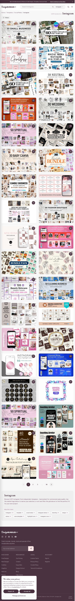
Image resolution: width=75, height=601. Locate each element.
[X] (12, 537)
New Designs (5, 561)
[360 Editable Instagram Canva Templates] (19, 262)
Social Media (18, 12)
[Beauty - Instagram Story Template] (19, 339)
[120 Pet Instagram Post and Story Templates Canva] (56, 339)
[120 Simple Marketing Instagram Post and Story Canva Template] (56, 134)
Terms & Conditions (36, 568)
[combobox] (36, 7)
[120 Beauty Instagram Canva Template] (19, 288)
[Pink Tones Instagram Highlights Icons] (19, 365)
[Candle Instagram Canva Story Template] (19, 185)
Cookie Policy (34, 565)
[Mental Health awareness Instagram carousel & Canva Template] (19, 109)
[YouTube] (15, 537)
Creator (18, 561)
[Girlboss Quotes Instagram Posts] (19, 58)
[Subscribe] (31, 548)
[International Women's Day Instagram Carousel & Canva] (56, 237)
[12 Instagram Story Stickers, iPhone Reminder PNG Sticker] (56, 185)
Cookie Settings (70, 597)
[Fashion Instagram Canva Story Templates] (56, 211)
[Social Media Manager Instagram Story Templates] (56, 58)
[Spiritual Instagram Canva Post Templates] (19, 134)
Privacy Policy (34, 561)
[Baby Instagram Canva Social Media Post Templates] (19, 160)
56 (47, 484)
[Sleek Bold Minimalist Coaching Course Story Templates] (56, 416)
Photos (3, 575)
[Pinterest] (9, 537)
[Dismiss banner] (73, 1)
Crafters (3, 565)
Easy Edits (19, 565)
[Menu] (72, 6)
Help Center (19, 575)
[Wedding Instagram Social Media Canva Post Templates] (56, 109)
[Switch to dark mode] (68, 6)
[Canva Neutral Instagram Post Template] (56, 83)
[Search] (53, 7)
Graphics (4, 568)
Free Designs (5, 558)
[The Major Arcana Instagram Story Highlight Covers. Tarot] (19, 390)
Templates (10, 12)
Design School (20, 568)
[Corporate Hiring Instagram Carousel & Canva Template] (56, 365)
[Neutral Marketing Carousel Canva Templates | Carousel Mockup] (56, 313)
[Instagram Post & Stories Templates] (56, 467)
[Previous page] (23, 484)
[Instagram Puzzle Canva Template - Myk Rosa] (19, 237)
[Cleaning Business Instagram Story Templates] (56, 288)
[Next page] (51, 484)
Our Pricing (19, 558)
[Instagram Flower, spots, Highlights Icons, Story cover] (56, 262)
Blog (17, 571)
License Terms (35, 558)
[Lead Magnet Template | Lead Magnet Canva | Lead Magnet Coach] (19, 313)
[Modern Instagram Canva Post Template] (56, 32)
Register (47, 561)
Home (3, 12)
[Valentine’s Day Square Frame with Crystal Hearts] (56, 390)
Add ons (3, 571)
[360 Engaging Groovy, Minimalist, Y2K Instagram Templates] (56, 160)
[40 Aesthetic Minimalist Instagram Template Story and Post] (19, 467)
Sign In (47, 558)
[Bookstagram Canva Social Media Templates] (19, 83)
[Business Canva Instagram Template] (19, 32)
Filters (7, 17)
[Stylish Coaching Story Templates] (56, 441)
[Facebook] (6, 537)
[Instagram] (2, 537)
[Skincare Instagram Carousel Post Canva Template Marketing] (19, 211)
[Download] (29, 23)
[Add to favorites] (33, 23)
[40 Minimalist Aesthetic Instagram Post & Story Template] (19, 441)
